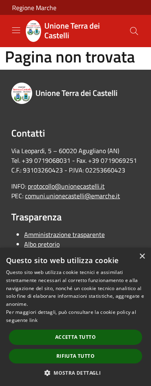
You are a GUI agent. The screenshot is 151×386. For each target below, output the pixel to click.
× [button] (142, 256)
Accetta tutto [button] (75, 337)
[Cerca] (134, 31)
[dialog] (75, 317)
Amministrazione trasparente (64, 234)
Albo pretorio (42, 244)
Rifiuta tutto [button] (75, 356)
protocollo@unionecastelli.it (66, 186)
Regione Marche (34, 7)
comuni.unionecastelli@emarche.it (72, 196)
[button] (75, 373)
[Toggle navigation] (16, 30)
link (33, 320)
